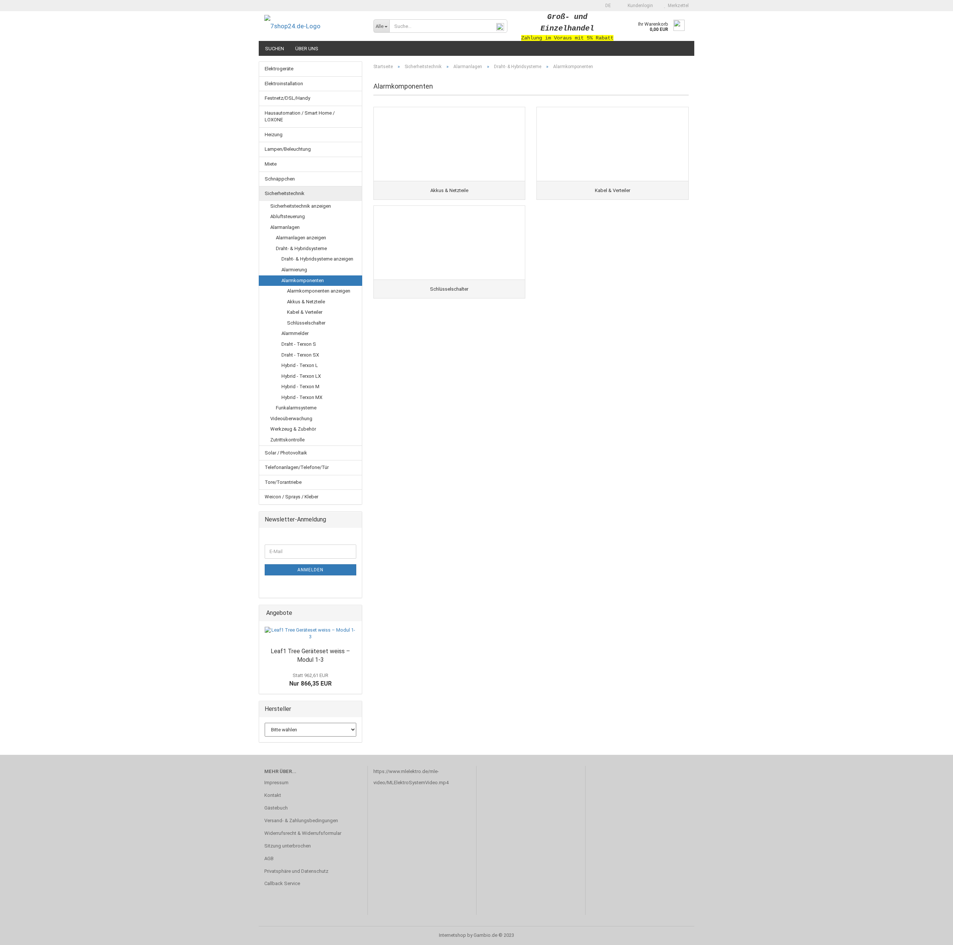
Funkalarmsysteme (296, 408)
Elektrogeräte (279, 68)
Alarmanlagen (285, 227)
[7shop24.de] (313, 26)
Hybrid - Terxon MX (301, 397)
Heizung (274, 134)
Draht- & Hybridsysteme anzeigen (317, 259)
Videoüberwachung (291, 418)
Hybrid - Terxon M (300, 386)
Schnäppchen (280, 179)
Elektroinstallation (284, 83)
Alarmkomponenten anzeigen (318, 291)
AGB (269, 858)
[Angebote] (354, 613)
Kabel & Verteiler (304, 312)
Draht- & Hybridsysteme (301, 248)
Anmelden (310, 569)
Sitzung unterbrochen (287, 846)
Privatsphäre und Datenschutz (296, 871)
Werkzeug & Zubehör (293, 429)
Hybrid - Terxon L (299, 365)
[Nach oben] (932, 934)
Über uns (306, 48)
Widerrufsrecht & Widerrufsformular (302, 833)
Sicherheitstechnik (285, 193)
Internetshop (452, 935)
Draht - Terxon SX (300, 355)
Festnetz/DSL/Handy (287, 98)
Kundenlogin (639, 5)
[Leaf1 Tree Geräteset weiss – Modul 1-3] (310, 634)
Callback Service (282, 883)
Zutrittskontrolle (287, 440)
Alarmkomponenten (302, 280)
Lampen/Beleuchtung (288, 149)
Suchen (274, 48)
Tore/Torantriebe (283, 482)
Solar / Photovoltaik (286, 453)
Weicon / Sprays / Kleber (291, 496)
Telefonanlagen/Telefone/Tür (297, 467)
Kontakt (272, 795)
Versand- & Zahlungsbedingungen (301, 820)
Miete (271, 164)
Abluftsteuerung (287, 216)
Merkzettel (677, 5)
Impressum (276, 782)
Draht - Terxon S (298, 344)
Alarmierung (294, 269)
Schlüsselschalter (306, 323)
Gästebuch (276, 808)
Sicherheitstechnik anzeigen (300, 206)
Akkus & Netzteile (306, 301)
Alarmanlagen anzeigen (301, 237)
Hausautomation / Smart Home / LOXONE (300, 116)
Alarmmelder (295, 333)
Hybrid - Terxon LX (301, 376)
